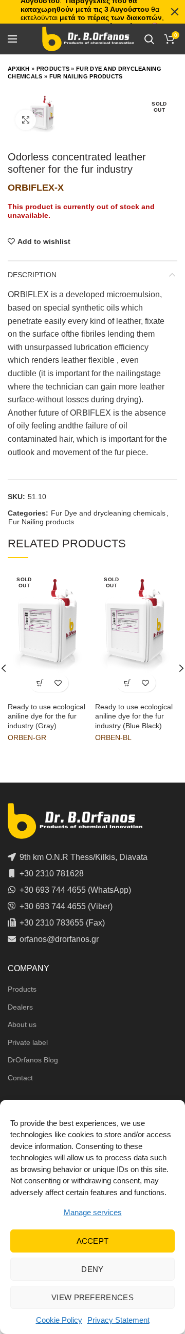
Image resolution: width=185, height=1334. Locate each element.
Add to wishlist (43, 241)
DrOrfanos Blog (33, 1060)
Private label (28, 1042)
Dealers (20, 1007)
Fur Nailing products (86, 76)
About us (22, 1024)
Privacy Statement (118, 1320)
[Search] (149, 39)
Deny (92, 1269)
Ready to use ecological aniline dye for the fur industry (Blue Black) (134, 716)
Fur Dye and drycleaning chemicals (108, 513)
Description (32, 275)
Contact (20, 1078)
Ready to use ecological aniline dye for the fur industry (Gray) (46, 716)
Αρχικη (19, 69)
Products (52, 69)
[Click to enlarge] (25, 120)
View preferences (92, 1297)
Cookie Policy (59, 1320)
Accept (93, 1241)
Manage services (93, 1212)
